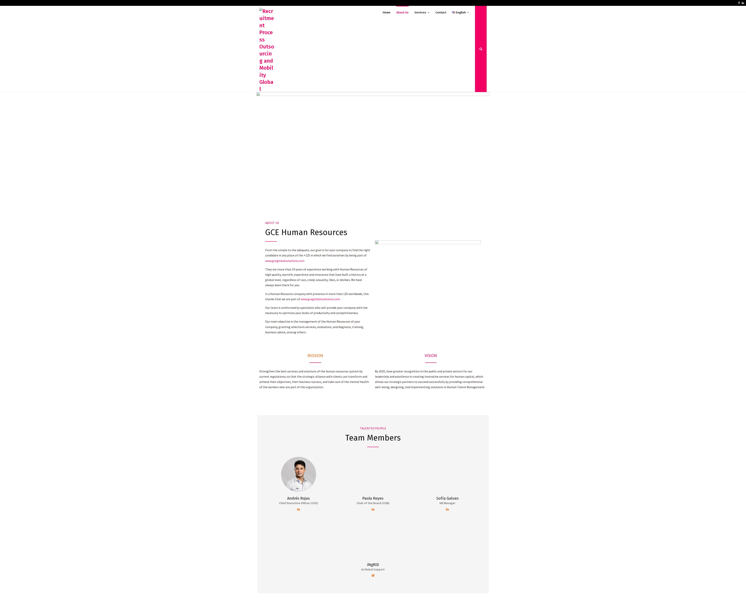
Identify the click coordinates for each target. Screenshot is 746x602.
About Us (402, 12)
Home (386, 12)
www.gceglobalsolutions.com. (321, 299)
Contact (440, 12)
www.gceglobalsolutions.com (284, 261)
